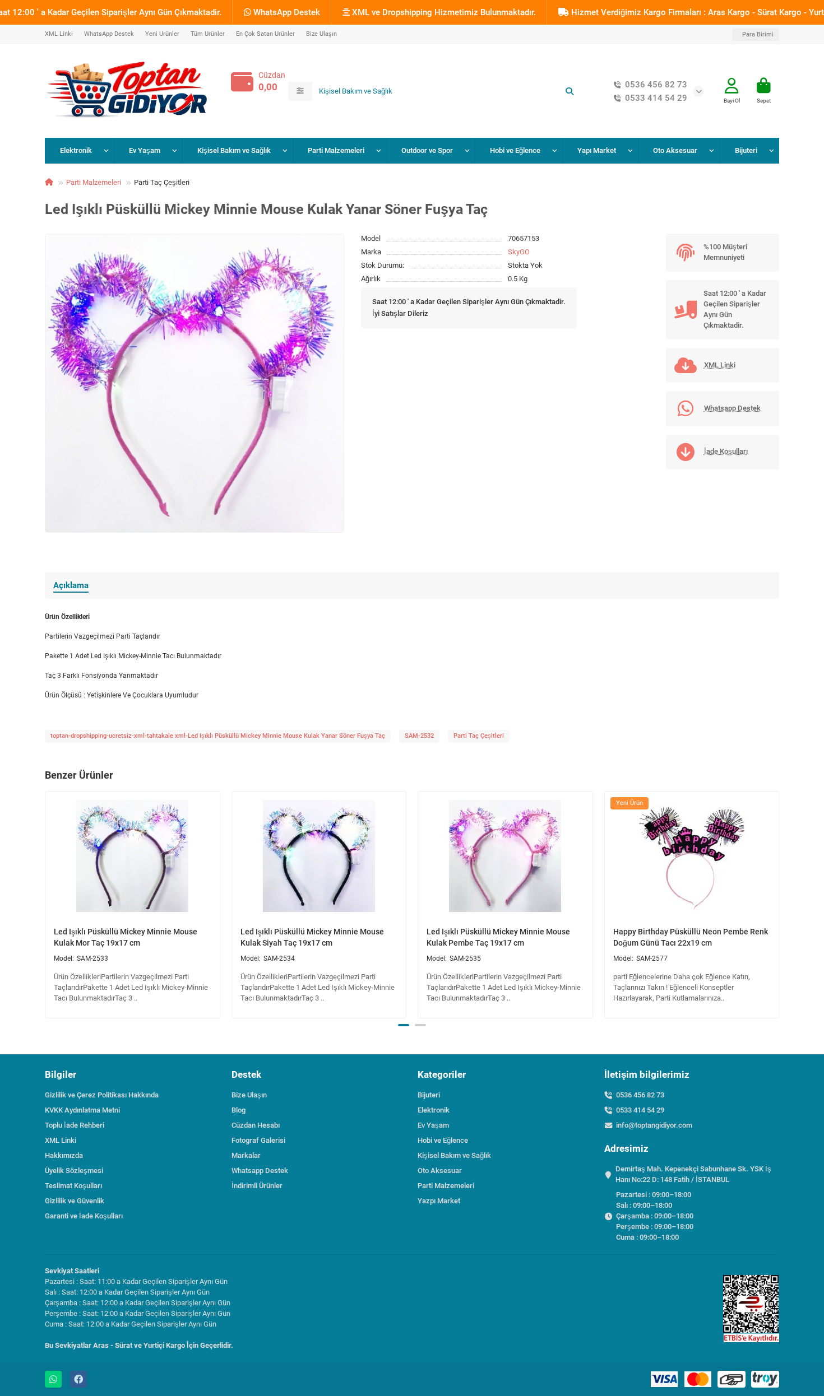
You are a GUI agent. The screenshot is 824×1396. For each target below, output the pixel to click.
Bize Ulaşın (321, 34)
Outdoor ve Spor (427, 150)
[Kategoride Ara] (300, 91)
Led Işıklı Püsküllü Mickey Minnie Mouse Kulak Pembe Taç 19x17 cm (498, 937)
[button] (45, 903)
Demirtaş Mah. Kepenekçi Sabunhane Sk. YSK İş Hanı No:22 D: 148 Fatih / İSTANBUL (693, 1174)
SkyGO (519, 252)
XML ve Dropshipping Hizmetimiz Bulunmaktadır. (443, 12)
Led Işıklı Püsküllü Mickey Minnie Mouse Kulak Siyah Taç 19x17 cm (312, 937)
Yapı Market (596, 150)
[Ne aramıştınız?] (569, 91)
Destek (246, 1074)
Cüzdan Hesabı (256, 1125)
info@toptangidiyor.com (654, 1125)
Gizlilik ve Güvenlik (74, 1201)
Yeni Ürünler (162, 34)
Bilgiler (60, 1074)
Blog (239, 1110)
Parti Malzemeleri (336, 150)
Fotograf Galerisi (258, 1140)
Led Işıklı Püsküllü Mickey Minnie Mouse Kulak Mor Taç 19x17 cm (125, 937)
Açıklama (71, 585)
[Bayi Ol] (732, 86)
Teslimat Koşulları (73, 1185)
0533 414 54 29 (656, 98)
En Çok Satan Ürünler (265, 34)
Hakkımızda (64, 1155)
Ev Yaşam (144, 150)
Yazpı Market (439, 1201)
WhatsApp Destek (285, 12)
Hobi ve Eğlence (515, 150)
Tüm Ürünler (208, 34)
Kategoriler (442, 1074)
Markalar (246, 1155)
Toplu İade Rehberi (74, 1125)
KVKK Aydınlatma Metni (82, 1110)
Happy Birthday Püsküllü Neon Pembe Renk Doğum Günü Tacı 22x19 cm (690, 937)
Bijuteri (746, 150)
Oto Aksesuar (675, 150)
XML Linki (59, 34)
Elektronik (76, 150)
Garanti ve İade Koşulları (84, 1216)
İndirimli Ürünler (257, 1185)
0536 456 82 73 (656, 85)
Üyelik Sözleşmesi (74, 1170)
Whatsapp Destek (260, 1170)
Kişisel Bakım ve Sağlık (234, 150)
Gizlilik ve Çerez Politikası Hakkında (102, 1095)
